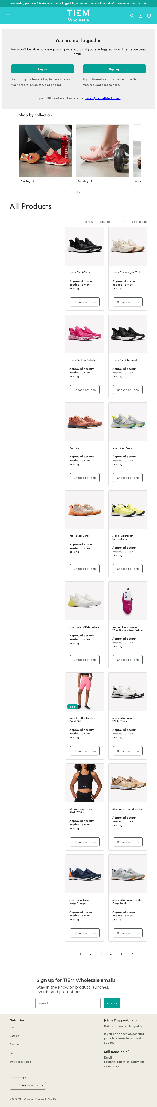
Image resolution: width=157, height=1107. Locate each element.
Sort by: (90, 221)
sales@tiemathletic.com (102, 98)
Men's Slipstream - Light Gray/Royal (126, 901)
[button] (8, 15)
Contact (15, 1044)
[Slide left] (70, 192)
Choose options (85, 302)
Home (13, 1027)
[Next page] (132, 953)
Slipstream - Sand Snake (127, 809)
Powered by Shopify (45, 1099)
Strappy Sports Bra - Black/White (81, 810)
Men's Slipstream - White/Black (123, 719)
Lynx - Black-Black (79, 272)
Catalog (14, 1035)
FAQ (12, 1053)
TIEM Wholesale (26, 1099)
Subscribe (112, 1003)
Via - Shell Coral (79, 536)
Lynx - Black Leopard (124, 360)
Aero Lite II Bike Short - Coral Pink (83, 719)
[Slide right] (87, 192)
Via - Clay (75, 448)
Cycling (25, 181)
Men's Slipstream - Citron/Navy (123, 537)
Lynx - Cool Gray (122, 448)
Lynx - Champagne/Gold (126, 272)
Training (83, 181)
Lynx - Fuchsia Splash (82, 360)
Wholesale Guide (20, 1061)
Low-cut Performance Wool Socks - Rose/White (127, 628)
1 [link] (80, 953)
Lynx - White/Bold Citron (84, 627)
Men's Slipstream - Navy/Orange (80, 901)
